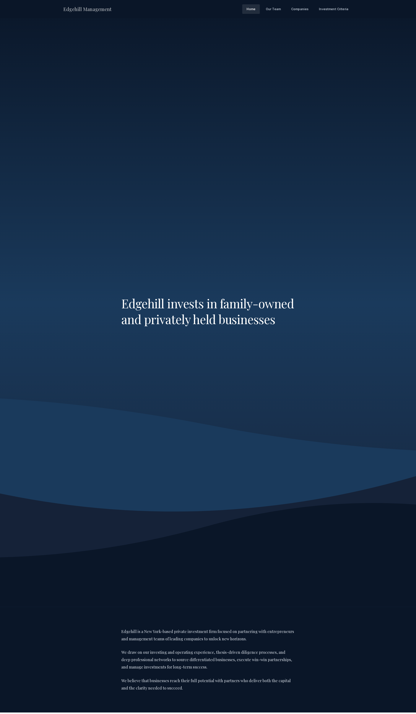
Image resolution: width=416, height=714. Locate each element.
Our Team (273, 9)
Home (251, 9)
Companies (300, 9)
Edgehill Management (87, 9)
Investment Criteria (333, 9)
